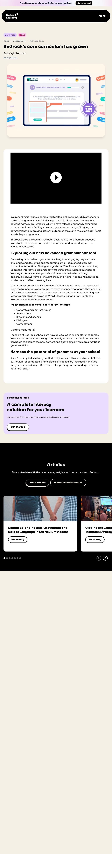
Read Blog (17, 539)
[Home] (12, 15)
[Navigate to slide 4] (12, 558)
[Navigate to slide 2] (7, 558)
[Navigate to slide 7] (20, 558)
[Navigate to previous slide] (99, 558)
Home (6, 41)
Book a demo (38, 482)
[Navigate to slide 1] (4, 558)
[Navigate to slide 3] (9, 558)
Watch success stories (68, 482)
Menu (102, 15)
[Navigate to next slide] (105, 558)
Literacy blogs (19, 41)
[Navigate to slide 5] (15, 558)
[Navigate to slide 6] (17, 558)
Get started (84, 3)
